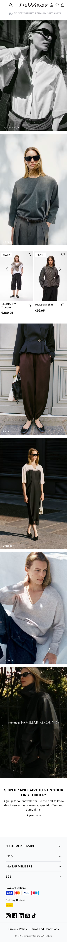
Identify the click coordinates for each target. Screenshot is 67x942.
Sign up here (33, 815)
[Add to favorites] (30, 255)
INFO (9, 856)
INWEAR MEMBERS (19, 866)
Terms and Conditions (44, 929)
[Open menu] (4, 5)
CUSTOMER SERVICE (20, 846)
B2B (8, 876)
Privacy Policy (17, 929)
